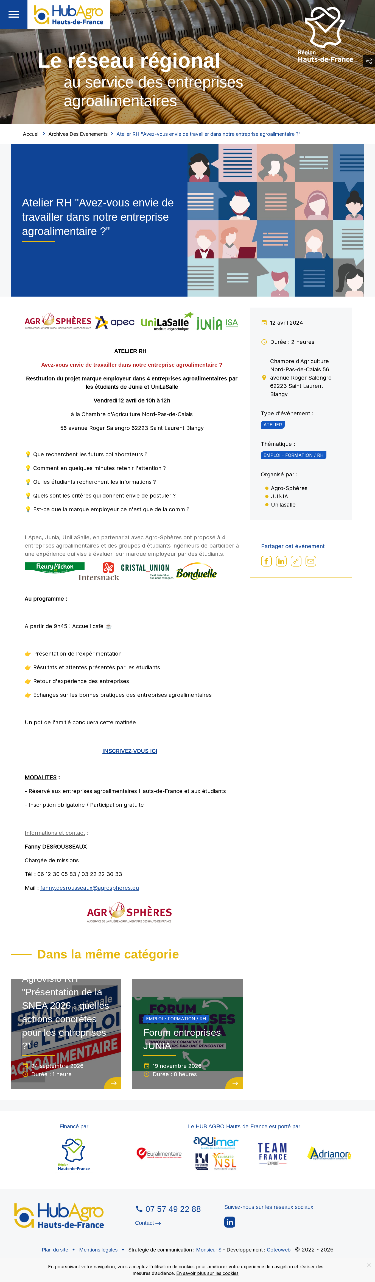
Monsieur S (209, 1250)
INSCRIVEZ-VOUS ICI (129, 751)
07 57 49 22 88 (173, 1209)
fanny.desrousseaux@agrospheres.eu (89, 888)
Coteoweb (279, 1250)
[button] (13, 14)
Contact (144, 1223)
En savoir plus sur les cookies (207, 1273)
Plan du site (55, 1250)
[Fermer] (369, 1265)
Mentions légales (98, 1250)
